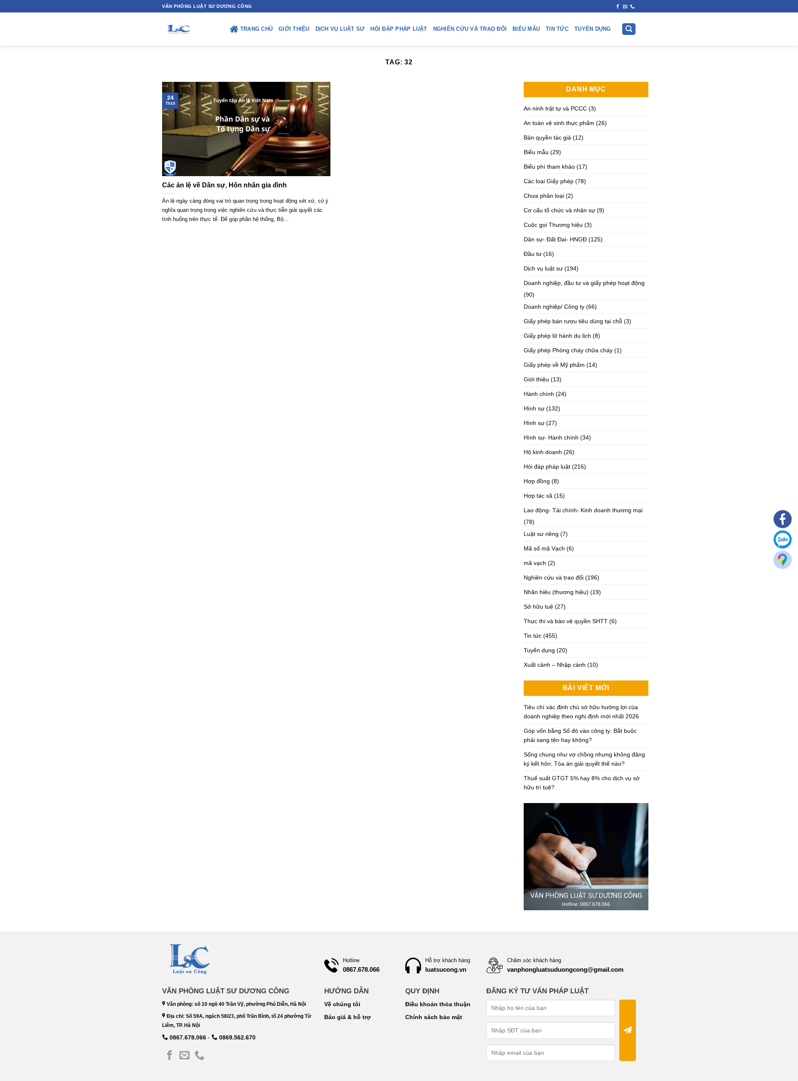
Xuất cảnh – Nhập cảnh (555, 664)
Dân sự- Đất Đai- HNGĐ (555, 239)
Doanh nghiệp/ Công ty (554, 306)
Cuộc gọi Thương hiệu (553, 224)
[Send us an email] (625, 6)
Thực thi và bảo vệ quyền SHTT (566, 621)
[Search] (628, 29)
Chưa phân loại (544, 195)
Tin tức (557, 29)
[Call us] (632, 6)
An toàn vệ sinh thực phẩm (559, 123)
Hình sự (534, 408)
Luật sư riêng (541, 534)
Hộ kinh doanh (543, 452)
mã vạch (535, 563)
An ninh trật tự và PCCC (555, 108)
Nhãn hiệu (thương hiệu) (556, 592)
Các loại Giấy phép (549, 181)
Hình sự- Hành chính (551, 437)
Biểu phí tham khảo (549, 166)
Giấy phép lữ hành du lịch (557, 335)
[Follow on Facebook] (618, 6)
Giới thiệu (294, 29)
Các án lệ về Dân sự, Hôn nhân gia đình (224, 185)
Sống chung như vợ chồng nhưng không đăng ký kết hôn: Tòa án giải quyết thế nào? (584, 759)
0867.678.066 (187, 1037)
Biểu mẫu (526, 29)
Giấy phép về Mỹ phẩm (554, 364)
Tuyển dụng (592, 29)
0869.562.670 (236, 1037)
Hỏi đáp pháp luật (398, 29)
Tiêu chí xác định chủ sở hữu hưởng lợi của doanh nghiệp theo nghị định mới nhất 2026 (581, 712)
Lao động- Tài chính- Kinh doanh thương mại (583, 510)
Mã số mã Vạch (544, 548)
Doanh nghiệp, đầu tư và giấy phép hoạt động (584, 283)
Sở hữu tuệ (538, 606)
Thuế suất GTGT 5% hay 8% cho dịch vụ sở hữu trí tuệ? (582, 783)
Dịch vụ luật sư (340, 29)
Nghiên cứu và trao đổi (470, 29)
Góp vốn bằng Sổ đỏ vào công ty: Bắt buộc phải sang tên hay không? (580, 735)
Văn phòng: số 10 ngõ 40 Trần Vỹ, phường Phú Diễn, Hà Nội (235, 1004)
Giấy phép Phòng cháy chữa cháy (568, 350)
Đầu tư (533, 254)
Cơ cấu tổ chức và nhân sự (559, 210)
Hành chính (539, 394)
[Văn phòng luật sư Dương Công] (178, 29)
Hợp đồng (537, 481)
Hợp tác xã (538, 495)
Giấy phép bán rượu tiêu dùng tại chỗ (573, 321)
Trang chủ (256, 29)
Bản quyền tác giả (547, 137)
